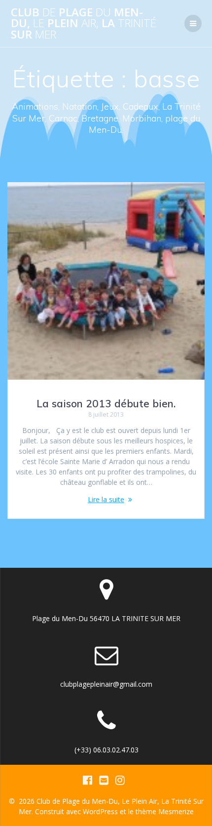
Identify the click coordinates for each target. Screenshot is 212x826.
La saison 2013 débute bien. (106, 403)
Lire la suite (106, 499)
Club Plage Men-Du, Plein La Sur (83, 23)
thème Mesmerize (165, 811)
